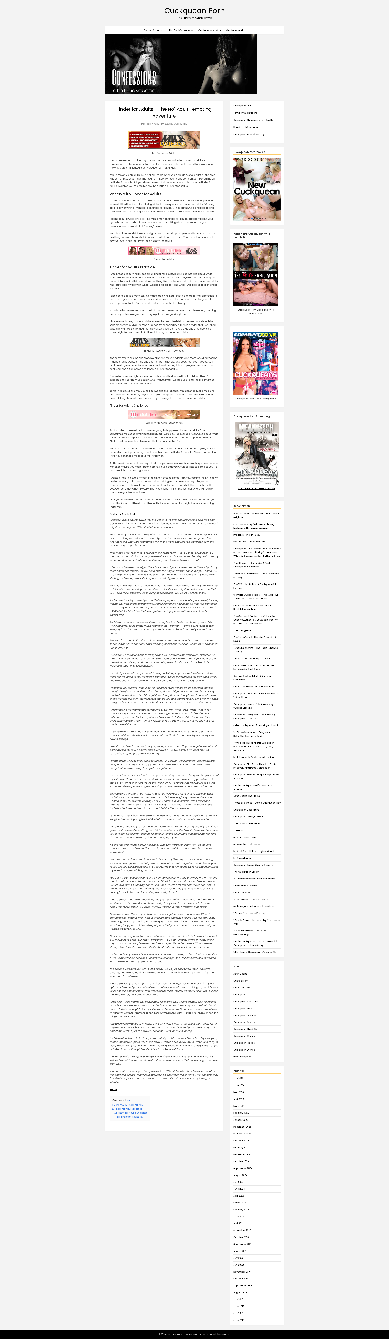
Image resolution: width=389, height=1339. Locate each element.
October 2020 (241, 1237)
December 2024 (242, 1154)
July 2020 (238, 1257)
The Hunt (238, 830)
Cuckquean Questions (245, 1015)
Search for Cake (153, 30)
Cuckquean (180, 123)
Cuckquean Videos (244, 1042)
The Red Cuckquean (181, 30)
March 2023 (239, 1202)
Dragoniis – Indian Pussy (246, 534)
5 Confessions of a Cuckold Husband (254, 878)
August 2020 (240, 1251)
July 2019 (238, 1299)
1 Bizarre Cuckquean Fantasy (249, 913)
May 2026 (238, 1092)
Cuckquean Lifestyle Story (248, 816)
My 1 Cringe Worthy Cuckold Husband (254, 906)
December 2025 (242, 1126)
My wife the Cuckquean (246, 844)
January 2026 (240, 1119)
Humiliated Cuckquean (246, 127)
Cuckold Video (241, 892)
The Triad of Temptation (247, 823)
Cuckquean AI (234, 30)
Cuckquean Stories (244, 1035)
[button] (268, 189)
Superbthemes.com (219, 1334)
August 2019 (240, 1292)
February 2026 (241, 1112)
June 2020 (239, 1264)
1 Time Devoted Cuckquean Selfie (252, 658)
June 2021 (238, 1216)
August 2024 (240, 1175)
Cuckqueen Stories (244, 1049)
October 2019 (240, 1278)
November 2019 (242, 1271)
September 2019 (242, 1285)
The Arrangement (243, 630)
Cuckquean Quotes (244, 1022)
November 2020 (242, 1230)
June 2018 (238, 1320)
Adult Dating (240, 973)
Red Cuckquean (242, 1056)
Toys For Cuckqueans (245, 112)
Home (113, 1089)
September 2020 (242, 1244)
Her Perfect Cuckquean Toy (249, 541)
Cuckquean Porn (194, 11)
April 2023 (238, 1195)
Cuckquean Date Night (246, 809)
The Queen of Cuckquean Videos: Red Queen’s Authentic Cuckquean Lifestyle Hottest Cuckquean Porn (255, 619)
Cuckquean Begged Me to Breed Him (254, 865)
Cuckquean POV (242, 105)
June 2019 (238, 1306)
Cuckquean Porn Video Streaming (257, 488)
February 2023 (241, 1209)
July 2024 (238, 1182)
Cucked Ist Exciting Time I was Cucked (254, 686)
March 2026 (239, 1106)
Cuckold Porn (240, 980)
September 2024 (242, 1168)
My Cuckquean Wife (244, 837)
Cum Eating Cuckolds (245, 885)
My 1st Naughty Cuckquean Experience (255, 757)
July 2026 (238, 1078)
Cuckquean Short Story (246, 1028)
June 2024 (239, 1188)
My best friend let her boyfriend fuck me (256, 851)
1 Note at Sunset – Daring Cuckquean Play (257, 802)
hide (129, 1100)
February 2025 (241, 1147)
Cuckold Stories (242, 987)
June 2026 (239, 1085)
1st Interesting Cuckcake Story (250, 899)
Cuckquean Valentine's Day (248, 134)
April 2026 (238, 1099)
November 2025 (242, 1133)
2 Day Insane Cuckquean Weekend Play (255, 952)
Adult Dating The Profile (246, 795)
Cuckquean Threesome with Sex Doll (253, 120)
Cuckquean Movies (209, 30)
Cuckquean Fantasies (245, 1001)
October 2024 (241, 1161)
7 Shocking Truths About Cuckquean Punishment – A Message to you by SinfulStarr (253, 746)
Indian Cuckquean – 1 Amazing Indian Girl (256, 725)
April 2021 (238, 1223)
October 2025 (241, 1140)
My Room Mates (242, 858)
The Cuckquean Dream (246, 871)
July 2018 (238, 1313)
